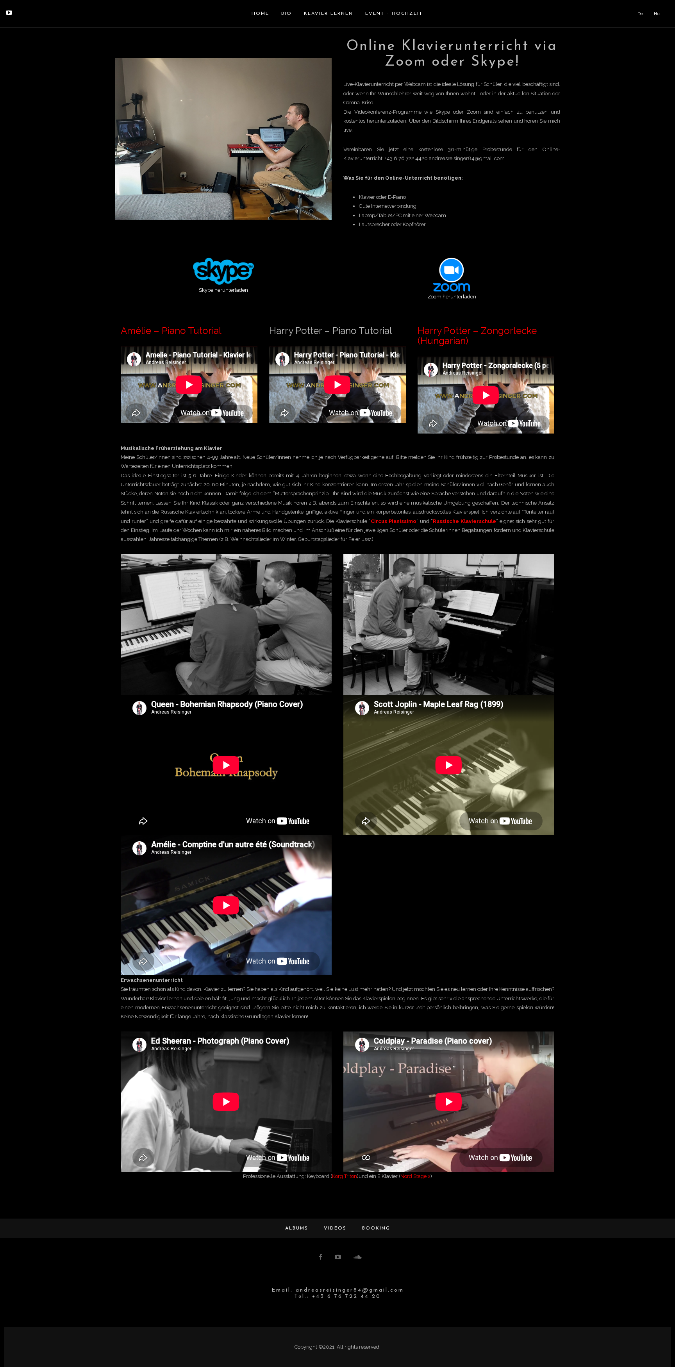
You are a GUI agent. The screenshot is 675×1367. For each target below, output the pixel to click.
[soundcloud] (358, 1258)
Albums (296, 1228)
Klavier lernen (328, 13)
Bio (286, 13)
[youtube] (9, 13)
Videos (335, 1228)
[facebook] (321, 1258)
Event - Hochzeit (394, 13)
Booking (376, 1228)
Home (260, 13)
